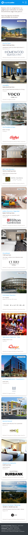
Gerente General (7, 421)
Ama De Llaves (7, 43)
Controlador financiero (9, 295)
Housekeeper (6, 253)
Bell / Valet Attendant (8, 169)
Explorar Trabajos (5, 527)
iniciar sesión (20, 525)
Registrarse (14, 525)
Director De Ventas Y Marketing (11, 505)
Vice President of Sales (9, 127)
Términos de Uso (4, 531)
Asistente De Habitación (9, 463)
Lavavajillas (6, 85)
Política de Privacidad (13, 531)
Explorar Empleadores (14, 527)
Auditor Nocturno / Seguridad (11, 211)
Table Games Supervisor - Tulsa (11, 337)
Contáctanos (21, 531)
